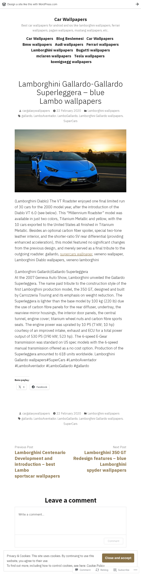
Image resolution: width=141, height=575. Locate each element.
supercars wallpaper (76, 253)
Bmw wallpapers (37, 44)
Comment (113, 540)
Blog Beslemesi (70, 38)
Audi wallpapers (69, 44)
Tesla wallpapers (89, 55)
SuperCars (70, 121)
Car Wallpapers (70, 19)
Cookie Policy (96, 566)
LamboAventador (45, 116)
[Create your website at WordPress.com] (70, 4)
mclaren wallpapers (53, 55)
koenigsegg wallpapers (71, 61)
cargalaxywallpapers (36, 111)
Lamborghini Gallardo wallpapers (101, 116)
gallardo (26, 116)
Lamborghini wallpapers (52, 50)
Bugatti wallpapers (93, 50)
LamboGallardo (67, 116)
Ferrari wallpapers (102, 44)
